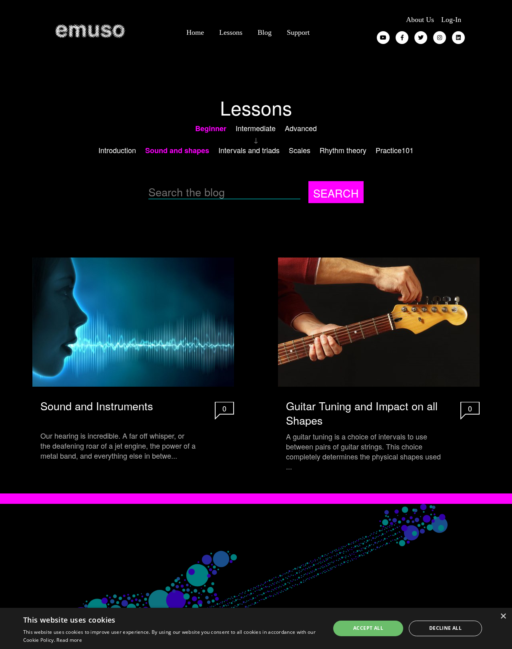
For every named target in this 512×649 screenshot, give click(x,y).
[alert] (256, 628)
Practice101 (395, 150)
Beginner (210, 128)
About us (420, 20)
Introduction (117, 150)
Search (336, 193)
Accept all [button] (368, 628)
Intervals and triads (249, 150)
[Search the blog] (228, 192)
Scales (299, 150)
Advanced (301, 128)
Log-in (451, 20)
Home (195, 32)
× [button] (503, 616)
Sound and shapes (177, 150)
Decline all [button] (445, 628)
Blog (265, 32)
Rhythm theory (343, 150)
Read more (69, 640)
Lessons (230, 32)
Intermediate (256, 128)
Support (298, 32)
